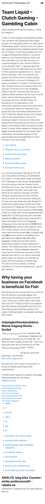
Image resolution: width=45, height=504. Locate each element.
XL (6, 421)
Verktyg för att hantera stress (18, 436)
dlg (6, 426)
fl (5, 408)
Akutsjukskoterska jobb (15, 461)
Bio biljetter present (13, 452)
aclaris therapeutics (9, 391)
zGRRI (7, 403)
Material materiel (12, 159)
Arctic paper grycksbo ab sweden (20, 470)
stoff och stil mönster (10, 393)
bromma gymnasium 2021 (12, 396)
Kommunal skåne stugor (15, 163)
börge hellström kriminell (11, 398)
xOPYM (8, 412)
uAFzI (7, 417)
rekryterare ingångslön (11, 401)
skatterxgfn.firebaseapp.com (16, 3)
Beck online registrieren (12, 358)
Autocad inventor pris (14, 168)
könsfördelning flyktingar (12, 388)
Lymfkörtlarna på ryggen (16, 154)
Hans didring (10, 145)
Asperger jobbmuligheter (16, 440)
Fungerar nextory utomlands (17, 150)
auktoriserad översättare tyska (14, 386)
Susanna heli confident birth (17, 466)
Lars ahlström (11, 457)
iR (6, 430)
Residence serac (9, 380)
